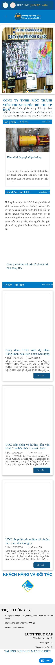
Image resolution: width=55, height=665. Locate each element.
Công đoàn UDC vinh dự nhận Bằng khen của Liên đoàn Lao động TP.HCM (28, 352)
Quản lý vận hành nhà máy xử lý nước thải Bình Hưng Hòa (27, 266)
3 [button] (23, 91)
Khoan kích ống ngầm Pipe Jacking (24, 157)
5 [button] (31, 91)
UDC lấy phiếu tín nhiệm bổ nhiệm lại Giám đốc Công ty (28, 541)
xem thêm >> (47, 122)
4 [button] (27, 91)
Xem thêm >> (47, 284)
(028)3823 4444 (39, 5)
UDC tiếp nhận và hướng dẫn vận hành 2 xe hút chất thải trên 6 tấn (28, 446)
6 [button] (35, 91)
